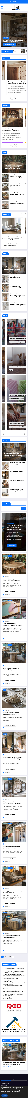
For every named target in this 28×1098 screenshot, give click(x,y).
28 (10, 957)
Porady (8, 523)
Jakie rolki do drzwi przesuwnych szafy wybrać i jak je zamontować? (17, 303)
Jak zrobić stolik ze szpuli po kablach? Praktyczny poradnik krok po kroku (17, 176)
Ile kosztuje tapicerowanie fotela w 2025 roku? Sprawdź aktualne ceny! (17, 481)
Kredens (7, 37)
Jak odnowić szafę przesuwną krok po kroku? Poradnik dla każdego (12, 268)
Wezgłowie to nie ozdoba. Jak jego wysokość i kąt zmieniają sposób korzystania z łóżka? (17, 490)
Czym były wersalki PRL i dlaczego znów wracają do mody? (13, 454)
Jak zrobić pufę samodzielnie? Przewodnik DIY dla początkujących (11, 936)
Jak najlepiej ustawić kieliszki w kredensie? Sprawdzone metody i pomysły (14, 130)
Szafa (5, 734)
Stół (10, 556)
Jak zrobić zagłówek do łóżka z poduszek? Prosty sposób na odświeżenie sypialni (11, 342)
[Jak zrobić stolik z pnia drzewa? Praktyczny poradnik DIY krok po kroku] (14, 564)
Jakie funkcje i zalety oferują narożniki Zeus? (13, 238)
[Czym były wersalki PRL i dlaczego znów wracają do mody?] (14, 876)
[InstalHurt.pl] (14, 1007)
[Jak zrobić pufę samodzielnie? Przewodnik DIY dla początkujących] (14, 920)
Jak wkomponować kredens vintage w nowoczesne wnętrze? (16, 40)
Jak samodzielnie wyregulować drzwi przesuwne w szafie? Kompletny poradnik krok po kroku (17, 286)
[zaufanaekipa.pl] (14, 1024)
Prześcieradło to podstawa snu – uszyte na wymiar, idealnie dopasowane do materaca (12, 399)
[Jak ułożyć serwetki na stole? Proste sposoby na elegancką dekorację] (14, 697)
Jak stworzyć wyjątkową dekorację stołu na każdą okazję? (16, 202)
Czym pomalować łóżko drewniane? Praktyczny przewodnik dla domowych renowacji (13, 624)
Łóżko (10, 600)
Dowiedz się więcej (11, 44)
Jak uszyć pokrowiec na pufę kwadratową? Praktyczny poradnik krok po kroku (15, 528)
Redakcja (13, 37)
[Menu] (2, 7)
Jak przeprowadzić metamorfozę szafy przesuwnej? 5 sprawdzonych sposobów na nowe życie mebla (17, 277)
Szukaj (6, 504)
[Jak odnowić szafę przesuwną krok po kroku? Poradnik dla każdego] (14, 742)
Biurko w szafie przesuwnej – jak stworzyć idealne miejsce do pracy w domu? (17, 295)
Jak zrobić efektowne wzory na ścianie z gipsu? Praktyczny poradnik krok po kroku (18, 463)
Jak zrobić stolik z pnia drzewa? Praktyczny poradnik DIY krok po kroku (13, 167)
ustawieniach (4, 1092)
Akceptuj (4, 1095)
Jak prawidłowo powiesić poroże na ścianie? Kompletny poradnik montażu (16, 472)
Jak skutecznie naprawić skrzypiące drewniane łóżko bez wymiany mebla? (12, 427)
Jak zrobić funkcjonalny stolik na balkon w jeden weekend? (16, 193)
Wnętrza (10, 868)
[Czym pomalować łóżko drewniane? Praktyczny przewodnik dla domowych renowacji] (14, 608)
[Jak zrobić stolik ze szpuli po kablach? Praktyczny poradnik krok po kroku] (14, 653)
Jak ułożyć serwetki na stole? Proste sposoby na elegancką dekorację (18, 185)
